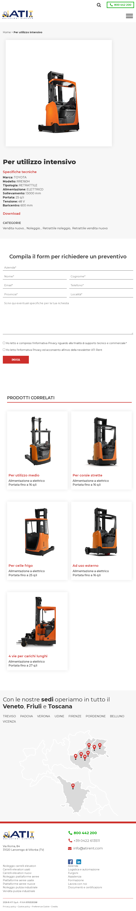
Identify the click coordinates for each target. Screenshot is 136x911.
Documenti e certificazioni (85, 887)
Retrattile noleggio (56, 228)
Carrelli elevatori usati (16, 869)
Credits (54, 906)
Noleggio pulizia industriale (20, 887)
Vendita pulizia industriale (19, 891)
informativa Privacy (45, 343)
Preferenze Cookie (40, 906)
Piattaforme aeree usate (18, 880)
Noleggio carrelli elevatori (19, 866)
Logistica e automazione (84, 869)
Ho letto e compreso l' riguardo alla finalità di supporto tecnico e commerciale (66, 343)
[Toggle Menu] (129, 16)
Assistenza (74, 876)
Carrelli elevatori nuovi (17, 873)
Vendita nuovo (14, 228)
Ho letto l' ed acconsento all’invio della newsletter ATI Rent (54, 350)
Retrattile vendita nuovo (90, 228)
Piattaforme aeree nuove (19, 883)
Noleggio (34, 228)
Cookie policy (24, 906)
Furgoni (73, 873)
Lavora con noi (77, 883)
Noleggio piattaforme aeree (21, 876)
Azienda (73, 866)
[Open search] (99, 5)
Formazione (76, 880)
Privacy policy (9, 906)
